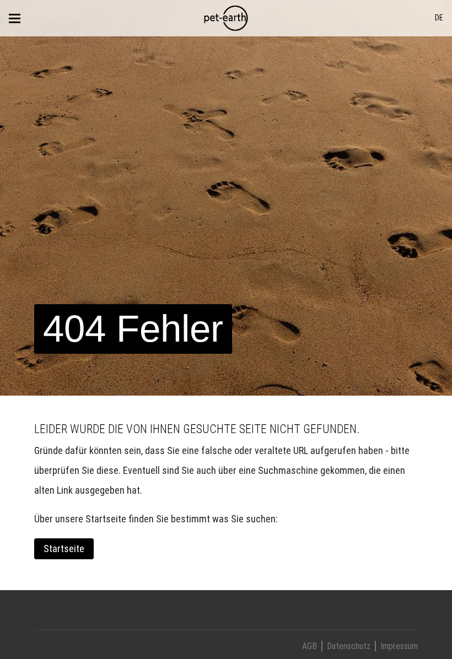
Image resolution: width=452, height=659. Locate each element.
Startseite (64, 548)
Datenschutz (348, 646)
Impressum (399, 646)
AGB (309, 646)
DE (439, 17)
